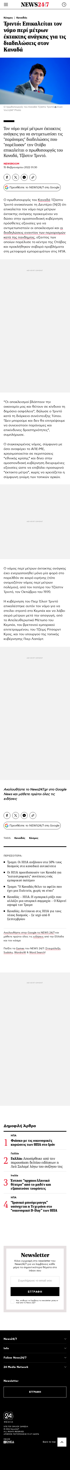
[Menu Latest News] (64, 4)
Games (20, 948)
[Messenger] (24, 177)
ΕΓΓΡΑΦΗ (35, 1392)
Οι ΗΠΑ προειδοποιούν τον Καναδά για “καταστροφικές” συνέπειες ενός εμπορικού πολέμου (34, 876)
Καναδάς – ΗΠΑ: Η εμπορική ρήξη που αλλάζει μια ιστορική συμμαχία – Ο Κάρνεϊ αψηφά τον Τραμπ (36, 901)
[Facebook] (7, 177)
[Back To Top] (61, 1442)
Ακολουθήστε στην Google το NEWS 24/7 (29, 932)
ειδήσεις (10, 799)
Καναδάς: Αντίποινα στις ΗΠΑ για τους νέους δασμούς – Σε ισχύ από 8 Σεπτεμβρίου (34, 915)
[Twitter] (15, 177)
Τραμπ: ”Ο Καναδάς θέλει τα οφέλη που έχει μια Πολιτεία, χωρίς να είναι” (34, 888)
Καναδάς (21, 18)
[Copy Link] (32, 177)
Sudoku (8, 952)
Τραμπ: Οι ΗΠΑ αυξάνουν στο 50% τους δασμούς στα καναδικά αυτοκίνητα (34, 864)
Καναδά (44, 200)
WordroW (20, 952)
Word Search (37, 952)
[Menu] (6, 4)
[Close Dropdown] (65, 1339)
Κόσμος (9, 18)
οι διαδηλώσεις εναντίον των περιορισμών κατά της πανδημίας (35, 233)
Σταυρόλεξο (52, 948)
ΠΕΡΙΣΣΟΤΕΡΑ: (13, 856)
